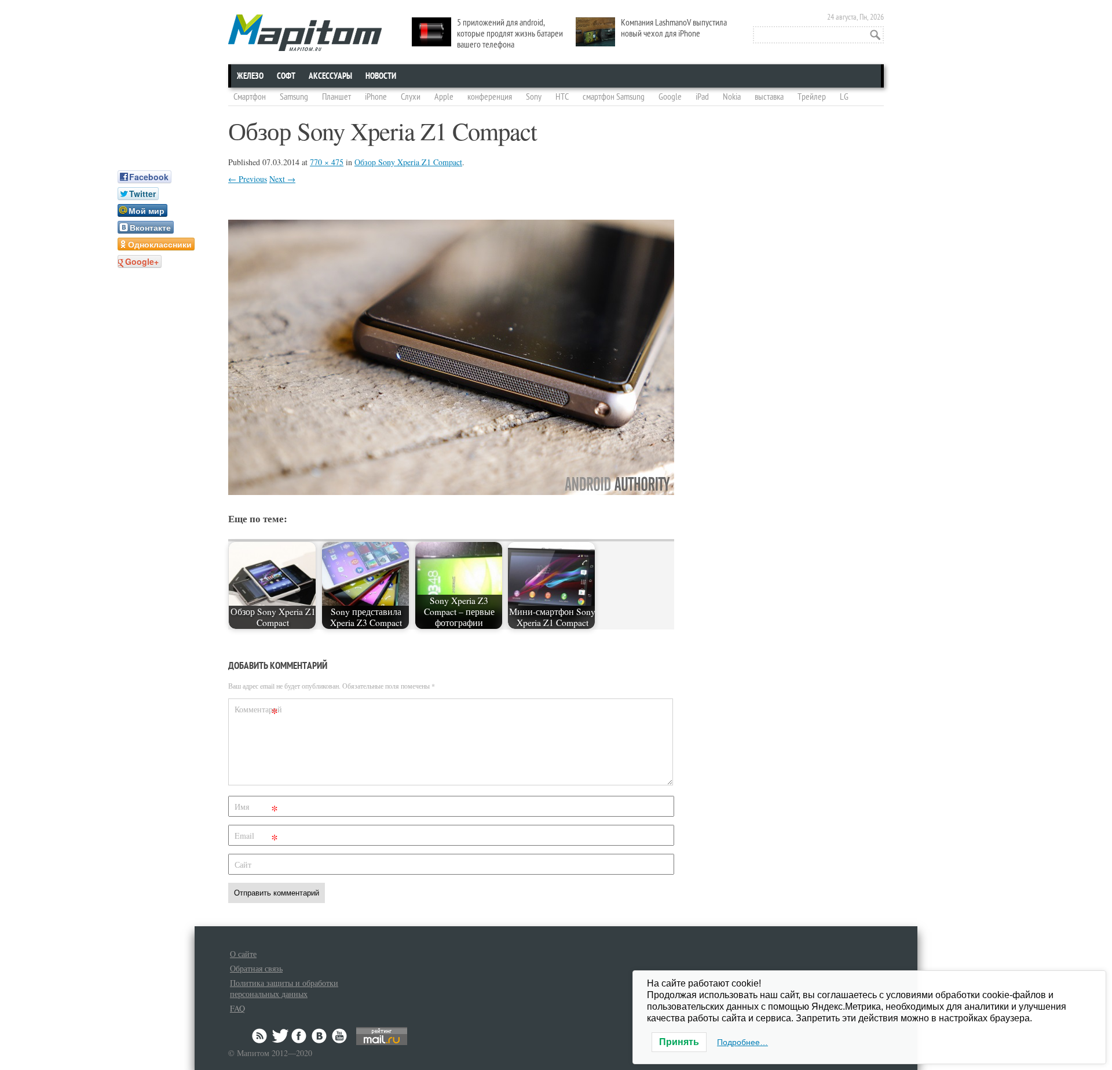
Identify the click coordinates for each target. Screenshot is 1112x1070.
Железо (250, 76)
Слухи (410, 97)
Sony (534, 97)
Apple (443, 97)
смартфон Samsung (614, 97)
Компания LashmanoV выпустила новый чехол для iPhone (674, 28)
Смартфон (249, 97)
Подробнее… (742, 1042)
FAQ (237, 1008)
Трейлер (812, 97)
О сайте (243, 953)
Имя (256, 808)
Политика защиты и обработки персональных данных (284, 988)
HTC (562, 97)
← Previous (247, 178)
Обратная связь (256, 968)
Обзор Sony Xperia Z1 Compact (408, 162)
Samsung (294, 97)
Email (256, 837)
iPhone (376, 97)
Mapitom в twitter (280, 1035)
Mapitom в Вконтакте (319, 1035)
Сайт (243, 864)
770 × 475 (326, 162)
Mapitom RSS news (260, 1035)
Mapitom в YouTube (339, 1035)
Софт (286, 76)
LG (844, 97)
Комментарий (258, 711)
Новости (380, 76)
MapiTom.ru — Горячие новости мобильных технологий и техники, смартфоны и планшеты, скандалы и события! (305, 32)
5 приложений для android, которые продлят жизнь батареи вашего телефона (510, 33)
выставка (769, 97)
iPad (702, 97)
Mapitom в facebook (300, 1035)
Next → (282, 178)
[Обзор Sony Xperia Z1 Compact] (451, 491)
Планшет (336, 97)
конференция (489, 97)
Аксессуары (330, 76)
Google (670, 97)
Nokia (732, 97)
